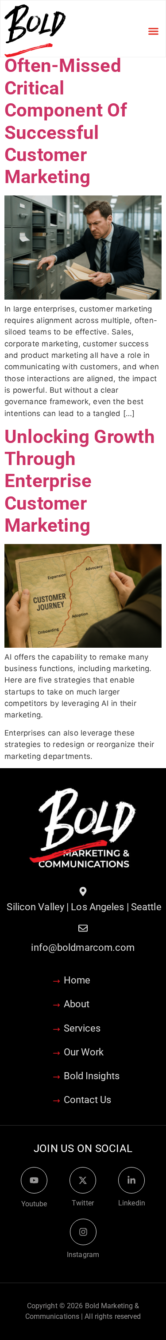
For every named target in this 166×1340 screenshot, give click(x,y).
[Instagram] (83, 1231)
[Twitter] (82, 1180)
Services (82, 1028)
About (77, 1004)
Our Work (84, 1052)
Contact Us (88, 1099)
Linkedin (131, 1203)
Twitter (83, 1203)
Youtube (34, 1204)
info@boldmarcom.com (83, 947)
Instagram (83, 1254)
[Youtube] (34, 1180)
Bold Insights (92, 1075)
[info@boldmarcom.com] (83, 928)
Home (77, 980)
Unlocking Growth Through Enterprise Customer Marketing (79, 481)
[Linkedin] (131, 1180)
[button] (153, 31)
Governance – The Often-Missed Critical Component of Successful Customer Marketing (81, 110)
